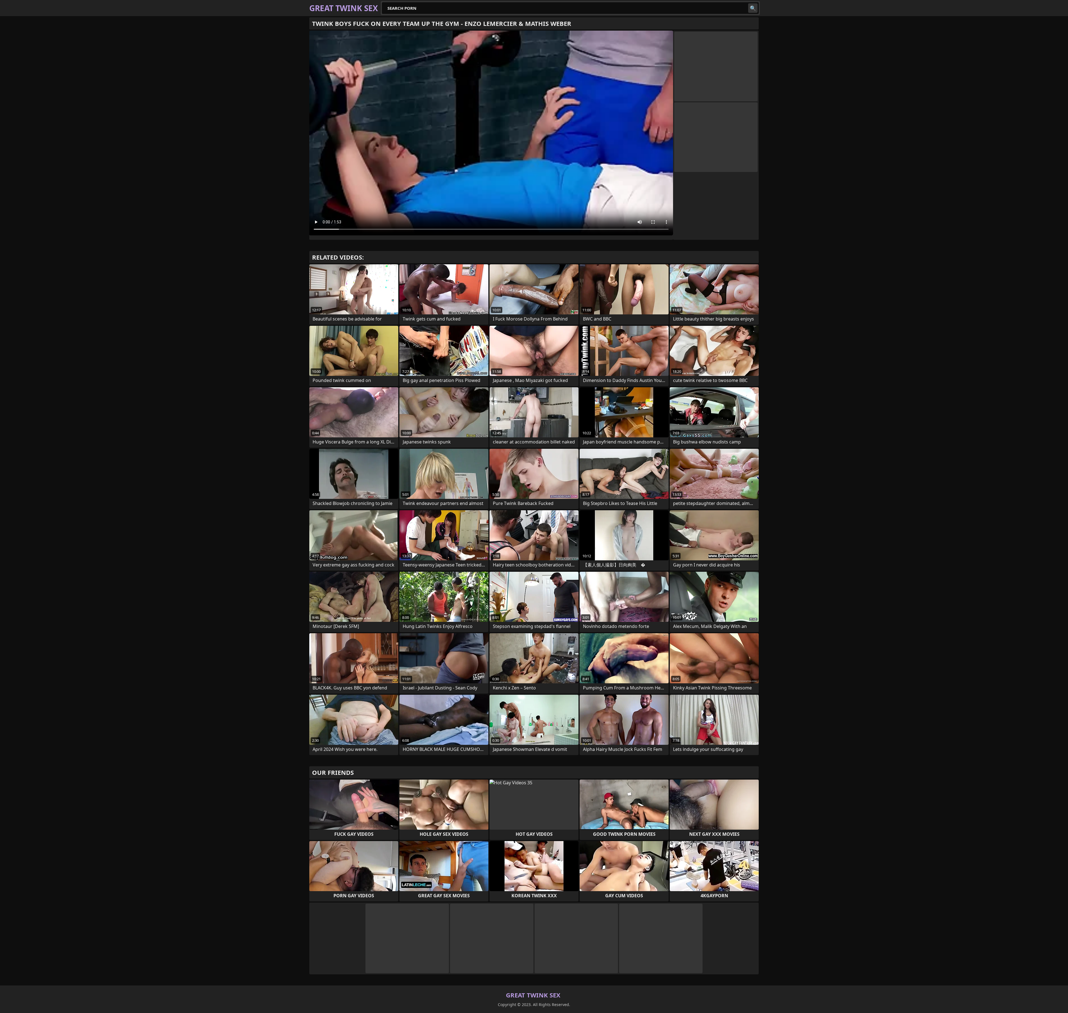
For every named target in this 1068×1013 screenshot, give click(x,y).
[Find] (753, 8)
